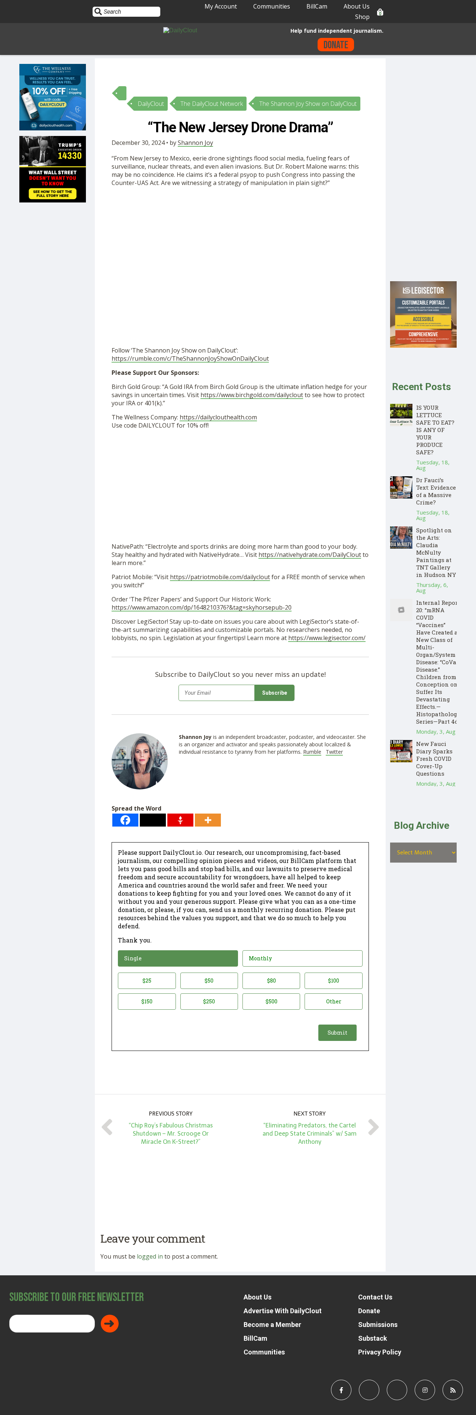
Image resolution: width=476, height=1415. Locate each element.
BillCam (316, 6)
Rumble (312, 751)
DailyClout (151, 104)
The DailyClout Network (211, 104)
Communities (271, 6)
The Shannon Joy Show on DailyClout (308, 104)
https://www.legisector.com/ (327, 638)
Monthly (260, 958)
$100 (333, 980)
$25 (146, 980)
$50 (209, 980)
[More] (208, 820)
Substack (372, 1338)
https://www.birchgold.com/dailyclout (251, 395)
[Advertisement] (240, 248)
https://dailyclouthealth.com (218, 417)
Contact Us (375, 1297)
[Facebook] (125, 820)
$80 (271, 980)
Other (333, 1001)
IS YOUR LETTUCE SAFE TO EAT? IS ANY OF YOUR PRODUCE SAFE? (435, 430)
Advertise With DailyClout (283, 1311)
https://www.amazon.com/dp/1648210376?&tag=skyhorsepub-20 (202, 607)
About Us (357, 6)
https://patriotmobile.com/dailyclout (220, 577)
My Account (221, 6)
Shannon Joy (195, 143)
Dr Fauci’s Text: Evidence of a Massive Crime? (436, 491)
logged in (150, 1256)
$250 (209, 1001)
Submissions (378, 1324)
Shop (362, 17)
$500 (271, 1001)
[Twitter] (153, 820)
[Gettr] (180, 820)
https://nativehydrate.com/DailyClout (309, 555)
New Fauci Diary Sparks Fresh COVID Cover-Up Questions (434, 758)
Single (133, 958)
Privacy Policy (379, 1352)
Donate (336, 45)
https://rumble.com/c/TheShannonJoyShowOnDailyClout (190, 358)
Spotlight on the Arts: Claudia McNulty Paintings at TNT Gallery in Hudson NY (436, 552)
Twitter (334, 751)
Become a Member (272, 1324)
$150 (146, 1001)
